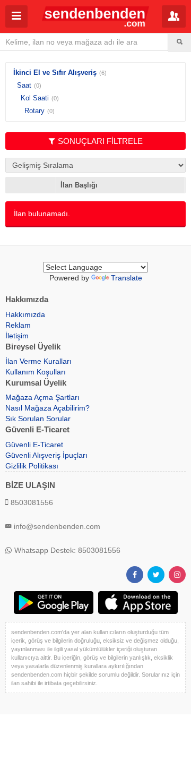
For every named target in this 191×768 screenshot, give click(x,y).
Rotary (34, 111)
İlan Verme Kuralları (38, 361)
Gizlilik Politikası (31, 466)
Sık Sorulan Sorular (38, 418)
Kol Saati (35, 98)
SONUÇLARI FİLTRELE (100, 141)
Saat (24, 85)
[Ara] (179, 42)
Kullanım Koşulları (35, 372)
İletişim (17, 335)
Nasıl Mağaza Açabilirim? (47, 408)
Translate (126, 278)
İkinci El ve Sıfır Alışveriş (55, 72)
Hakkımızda (25, 314)
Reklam (18, 325)
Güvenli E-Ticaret (34, 444)
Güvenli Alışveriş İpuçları (46, 455)
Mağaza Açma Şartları (42, 397)
